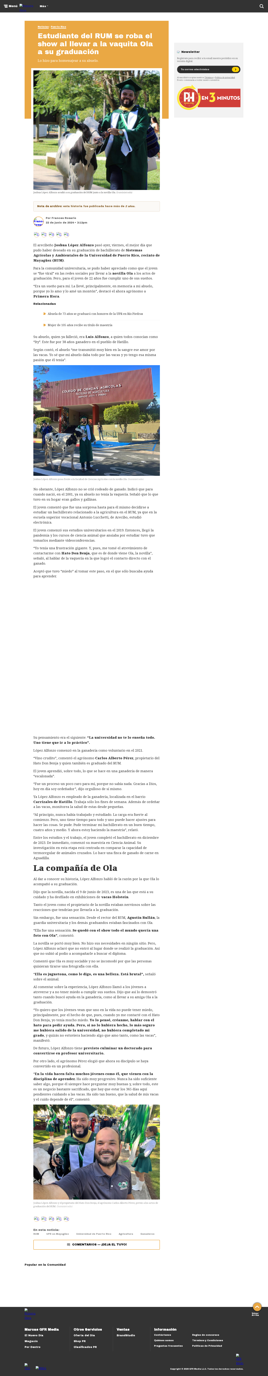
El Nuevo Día (34, 1335)
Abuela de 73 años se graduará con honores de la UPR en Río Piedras (95, 314)
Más (43, 6)
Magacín (31, 1341)
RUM (36, 1234)
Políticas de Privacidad (207, 1346)
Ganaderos (147, 1234)
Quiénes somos (164, 1340)
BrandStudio (126, 1335)
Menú (13, 6)
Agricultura (126, 1234)
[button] (44, 234)
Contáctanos (162, 1335)
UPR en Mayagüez (57, 1234)
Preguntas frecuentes (168, 1346)
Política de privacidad (225, 77)
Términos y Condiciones (207, 1340)
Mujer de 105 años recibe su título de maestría (80, 325)
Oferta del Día (84, 1335)
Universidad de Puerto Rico (93, 1234)
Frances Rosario (64, 218)
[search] (262, 6)
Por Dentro (32, 1347)
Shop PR (80, 1341)
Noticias (43, 27)
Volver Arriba (255, 1313)
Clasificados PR (85, 1347)
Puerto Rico (58, 27)
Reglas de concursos (205, 1335)
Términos (209, 77)
